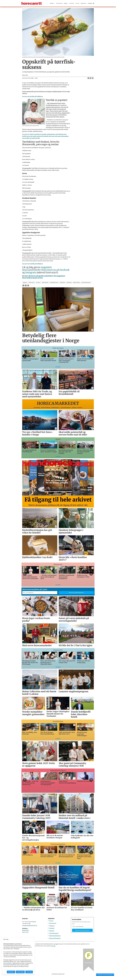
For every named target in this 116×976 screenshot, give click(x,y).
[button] (25, 356)
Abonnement (59, 3)
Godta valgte (20, 971)
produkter (45, 282)
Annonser (71, 3)
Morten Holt (25, 930)
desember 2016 (54, 282)
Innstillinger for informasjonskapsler (105, 974)
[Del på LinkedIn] (90, 78)
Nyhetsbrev (83, 3)
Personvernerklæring (54, 935)
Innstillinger (11, 971)
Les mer (53, 946)
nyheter (69, 282)
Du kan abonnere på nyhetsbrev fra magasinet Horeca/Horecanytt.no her (43, 277)
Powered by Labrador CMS (58, 974)
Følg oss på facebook (54, 938)
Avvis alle (29, 971)
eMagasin (90, 3)
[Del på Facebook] (88, 78)
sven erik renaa (86, 282)
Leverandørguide (53, 933)
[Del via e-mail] (93, 78)
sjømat (25, 282)
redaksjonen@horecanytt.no (29, 925)
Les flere (58, 367)
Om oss (77, 3)
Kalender (51, 930)
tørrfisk (62, 282)
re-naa (38, 282)
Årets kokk (76, 282)
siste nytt (32, 282)
